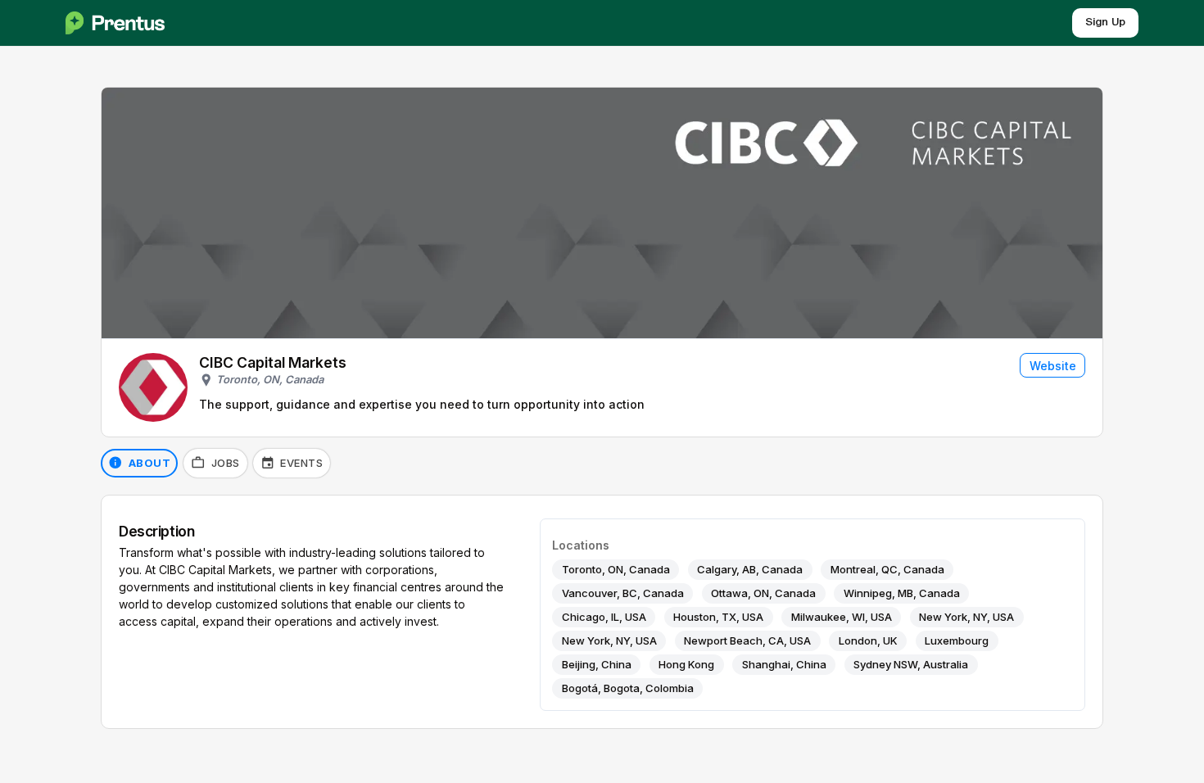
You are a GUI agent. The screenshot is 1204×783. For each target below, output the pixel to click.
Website (1053, 366)
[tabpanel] (602, 612)
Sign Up (1105, 22)
